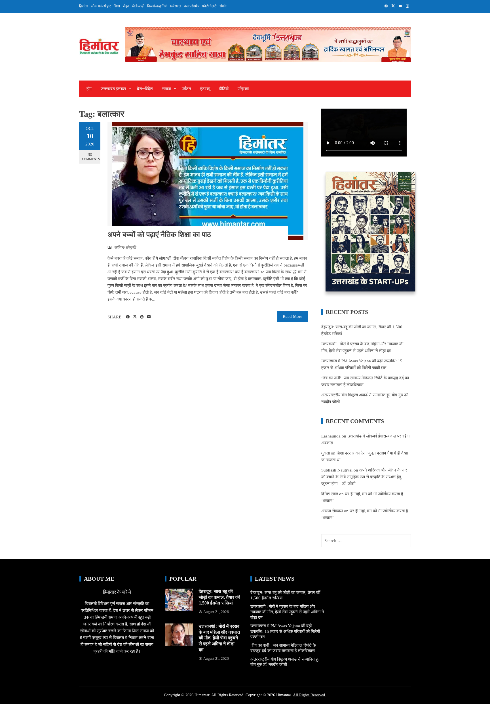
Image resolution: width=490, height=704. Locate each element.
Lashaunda (331, 436)
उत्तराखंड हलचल (113, 88)
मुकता (325, 453)
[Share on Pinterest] (141, 317)
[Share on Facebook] (127, 317)
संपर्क (223, 6)
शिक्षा (117, 6)
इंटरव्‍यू (205, 88)
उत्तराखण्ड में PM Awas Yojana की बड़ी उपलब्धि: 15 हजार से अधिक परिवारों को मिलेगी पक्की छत (285, 631)
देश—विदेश (145, 88)
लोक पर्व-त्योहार (101, 6)
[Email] (149, 317)
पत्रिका (243, 88)
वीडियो (224, 88)
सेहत (126, 6)
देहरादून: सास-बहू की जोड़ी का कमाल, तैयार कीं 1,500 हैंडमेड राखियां (219, 597)
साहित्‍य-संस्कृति (125, 247)
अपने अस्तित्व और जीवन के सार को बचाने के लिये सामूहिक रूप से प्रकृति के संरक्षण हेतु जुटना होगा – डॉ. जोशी (364, 477)
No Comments (91, 156)
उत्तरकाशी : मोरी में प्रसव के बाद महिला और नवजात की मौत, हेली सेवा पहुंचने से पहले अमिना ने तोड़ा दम (219, 638)
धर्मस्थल (175, 6)
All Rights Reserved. (309, 695)
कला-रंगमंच (191, 6)
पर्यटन (186, 88)
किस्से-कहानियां (157, 6)
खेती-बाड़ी (138, 6)
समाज (166, 88)
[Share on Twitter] (134, 316)
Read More (292, 316)
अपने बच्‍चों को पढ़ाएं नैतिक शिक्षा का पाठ (159, 235)
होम (89, 88)
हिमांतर (83, 6)
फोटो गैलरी (209, 6)
